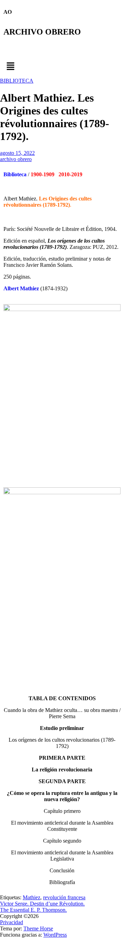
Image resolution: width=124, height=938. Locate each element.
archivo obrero (16, 159)
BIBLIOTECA (16, 81)
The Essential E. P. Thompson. (33, 910)
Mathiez (31, 897)
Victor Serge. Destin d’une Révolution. (42, 904)
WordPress (55, 935)
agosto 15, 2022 (17, 153)
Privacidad (11, 922)
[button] (62, 66)
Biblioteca (15, 174)
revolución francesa (64, 897)
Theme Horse (38, 928)
